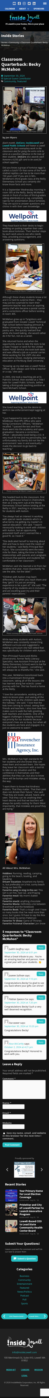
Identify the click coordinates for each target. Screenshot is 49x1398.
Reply (41, 947)
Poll (24, 1299)
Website (7, 1122)
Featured (22, 81)
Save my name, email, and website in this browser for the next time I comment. (24, 1135)
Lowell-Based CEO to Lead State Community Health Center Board (30, 1226)
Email (7, 1112)
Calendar (10, 8)
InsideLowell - (24, 1200)
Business (24, 1275)
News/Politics (24, 1291)
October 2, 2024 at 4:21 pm (18, 1047)
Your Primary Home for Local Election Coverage (31, 1194)
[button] (24, 28)
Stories (4, 42)
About (22, 8)
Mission (38, 1369)
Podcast (24, 1295)
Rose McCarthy (16, 1043)
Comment (9, 1078)
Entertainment (24, 1283)
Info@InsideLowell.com (24, 1352)
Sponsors (39, 8)
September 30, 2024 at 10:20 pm (21, 1026)
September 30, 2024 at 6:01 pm (20, 952)
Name (7, 1102)
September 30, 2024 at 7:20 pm (20, 1002)
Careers (25, 1369)
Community (14, 42)
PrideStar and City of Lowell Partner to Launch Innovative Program (31, 1209)
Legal (24, 1375)
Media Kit (11, 1369)
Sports (24, 1303)
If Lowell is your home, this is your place (25, 24)
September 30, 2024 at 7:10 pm (20, 978)
